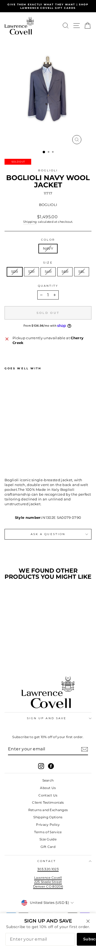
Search (48, 780)
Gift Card (48, 847)
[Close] (88, 921)
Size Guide (48, 839)
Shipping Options (47, 817)
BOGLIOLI (48, 170)
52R (31, 272)
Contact (46, 861)
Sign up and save (46, 718)
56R (65, 272)
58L (81, 272)
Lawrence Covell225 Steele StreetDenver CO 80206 (48, 882)
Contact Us (47, 795)
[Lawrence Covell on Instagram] (41, 766)
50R (14, 272)
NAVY (48, 248)
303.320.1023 (48, 869)
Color (48, 239)
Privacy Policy (48, 825)
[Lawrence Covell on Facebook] (51, 766)
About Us (48, 788)
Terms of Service (48, 832)
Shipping (30, 222)
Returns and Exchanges (48, 810)
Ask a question (48, 534)
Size (48, 262)
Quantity (48, 286)
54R (48, 272)
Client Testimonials (48, 802)
